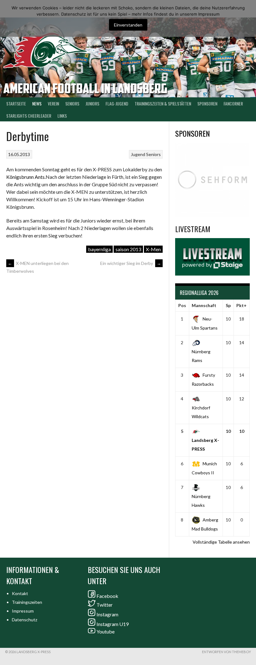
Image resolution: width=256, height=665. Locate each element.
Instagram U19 (112, 624)
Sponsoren (207, 103)
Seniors (153, 154)
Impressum (23, 611)
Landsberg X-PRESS (205, 445)
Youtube (105, 631)
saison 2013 (128, 249)
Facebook (107, 596)
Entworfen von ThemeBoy (226, 652)
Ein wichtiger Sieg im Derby (130, 263)
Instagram (107, 614)
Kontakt (20, 593)
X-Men (153, 249)
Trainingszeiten (27, 602)
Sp (228, 305)
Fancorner (233, 103)
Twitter (104, 605)
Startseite (16, 103)
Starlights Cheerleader (28, 115)
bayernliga (99, 249)
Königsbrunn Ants (25, 177)
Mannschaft (204, 305)
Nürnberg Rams (201, 356)
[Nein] (248, 18)
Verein (53, 103)
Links (62, 115)
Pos (182, 305)
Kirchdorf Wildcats (201, 412)
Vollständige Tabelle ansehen (221, 542)
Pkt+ (241, 305)
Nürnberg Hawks (201, 501)
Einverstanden (128, 24)
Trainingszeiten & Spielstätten (163, 103)
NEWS (37, 103)
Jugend (138, 154)
